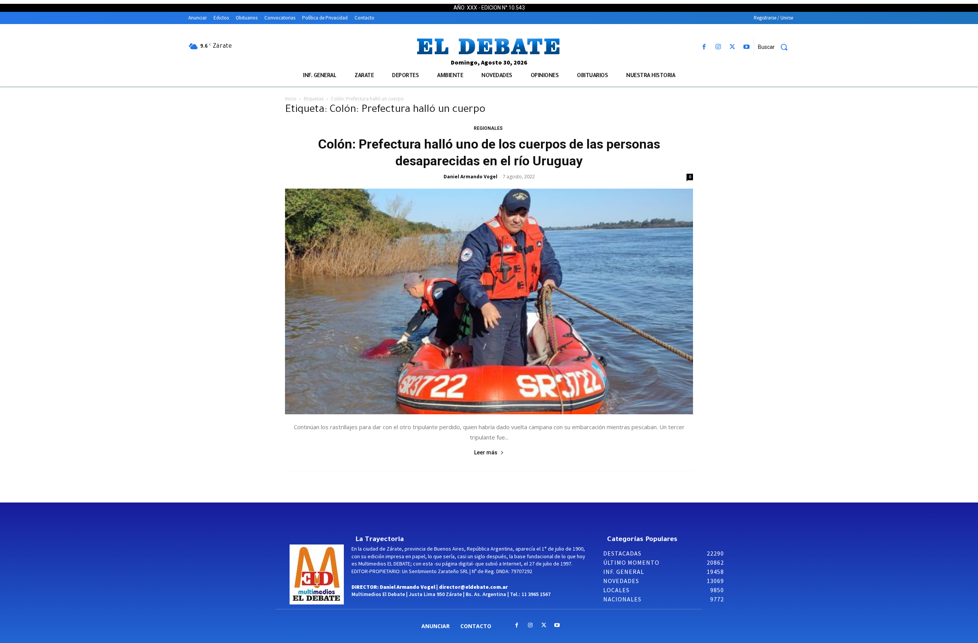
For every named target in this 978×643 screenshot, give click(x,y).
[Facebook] (704, 47)
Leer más (485, 452)
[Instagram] (718, 47)
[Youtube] (747, 47)
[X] (732, 47)
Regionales (488, 128)
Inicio (290, 98)
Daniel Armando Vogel (470, 176)
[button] (775, 47)
